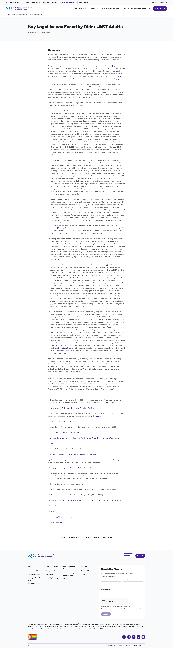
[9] (79, 254)
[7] (62, 176)
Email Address (106, 589)
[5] (63, 165)
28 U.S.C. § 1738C (68, 422)
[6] (113, 168)
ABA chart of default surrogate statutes (65, 432)
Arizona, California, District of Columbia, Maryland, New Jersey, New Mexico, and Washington (84, 438)
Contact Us (163, 2)
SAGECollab (67, 579)
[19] (106, 327)
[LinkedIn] (138, 637)
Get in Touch (160, 8)
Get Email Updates (34, 574)
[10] (57, 259)
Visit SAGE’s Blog (33, 583)
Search (154, 2)
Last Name (127, 580)
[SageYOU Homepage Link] (19, 8)
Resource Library (52, 567)
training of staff (62, 348)
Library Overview (51, 571)
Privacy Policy (112, 646)
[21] (79, 372)
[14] (51, 304)
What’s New (49, 574)
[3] (68, 113)
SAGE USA (84, 567)
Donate (140, 556)
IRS (51, 443)
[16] (97, 317)
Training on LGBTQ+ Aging (34, 579)
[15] (77, 314)
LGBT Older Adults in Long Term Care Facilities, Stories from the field (76, 500)
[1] (113, 66)
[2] (118, 79)
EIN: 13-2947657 (139, 646)
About (30, 567)
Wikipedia (109, 402)
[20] (90, 369)
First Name (105, 580)
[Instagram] (129, 637)
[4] (64, 150)
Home (8, 14)
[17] (89, 322)
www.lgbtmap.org (96, 416)
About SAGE (85, 571)
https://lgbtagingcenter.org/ (62, 517)
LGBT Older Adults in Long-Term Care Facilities (77, 408)
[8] (58, 228)
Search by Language (52, 578)
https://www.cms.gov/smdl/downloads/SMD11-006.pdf (71, 468)
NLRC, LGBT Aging (57, 522)
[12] (112, 275)
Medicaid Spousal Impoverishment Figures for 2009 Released (74, 454)
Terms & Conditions (125, 646)
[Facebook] (124, 637)
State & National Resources (69, 568)
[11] (107, 265)
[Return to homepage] (43, 556)
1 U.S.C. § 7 (54, 422)
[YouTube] (143, 637)
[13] (81, 280)
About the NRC (33, 571)
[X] (134, 637)
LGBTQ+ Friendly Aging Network (68, 574)
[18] (116, 325)
